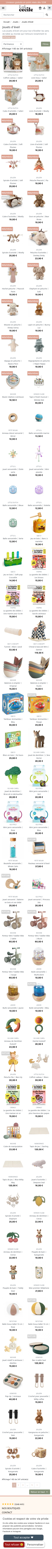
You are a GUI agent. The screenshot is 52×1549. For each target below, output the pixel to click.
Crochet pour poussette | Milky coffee (39, 1396)
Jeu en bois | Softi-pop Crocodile (13, 575)
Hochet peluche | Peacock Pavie (13, 289)
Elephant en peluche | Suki (39, 289)
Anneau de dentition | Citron (39, 1216)
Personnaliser (35, 1544)
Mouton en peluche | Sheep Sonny (13, 325)
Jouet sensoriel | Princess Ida (39, 900)
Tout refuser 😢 (14, 1544)
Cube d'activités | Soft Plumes (13, 144)
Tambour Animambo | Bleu (13, 719)
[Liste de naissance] (40, 8)
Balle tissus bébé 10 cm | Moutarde (39, 1324)
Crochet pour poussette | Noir (13, 1432)
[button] (9, 37)
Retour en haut (39, 1491)
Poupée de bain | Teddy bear (13, 1288)
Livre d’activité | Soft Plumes (39, 144)
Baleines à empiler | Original (13, 683)
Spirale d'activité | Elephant (13, 1216)
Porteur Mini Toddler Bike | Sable (13, 936)
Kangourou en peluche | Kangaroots (39, 1432)
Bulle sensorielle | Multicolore (39, 972)
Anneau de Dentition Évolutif (13, 1041)
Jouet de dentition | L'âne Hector (39, 755)
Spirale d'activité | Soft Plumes (13, 180)
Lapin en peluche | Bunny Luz (39, 325)
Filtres (45, 44)
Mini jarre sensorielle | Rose (13, 827)
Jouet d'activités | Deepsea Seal (39, 1180)
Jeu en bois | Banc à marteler (39, 539)
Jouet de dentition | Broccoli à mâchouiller (13, 791)
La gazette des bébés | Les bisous (39, 575)
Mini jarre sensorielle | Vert (39, 791)
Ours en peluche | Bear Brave (39, 217)
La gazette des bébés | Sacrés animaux (39, 611)
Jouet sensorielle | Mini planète (39, 469)
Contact (7, 1512)
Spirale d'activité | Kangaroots (13, 1469)
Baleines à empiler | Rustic (39, 683)
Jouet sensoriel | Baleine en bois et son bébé (13, 900)
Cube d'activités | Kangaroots (39, 1469)
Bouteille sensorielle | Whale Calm (13, 864)
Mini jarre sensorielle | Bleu (39, 827)
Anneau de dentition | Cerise (13, 1252)
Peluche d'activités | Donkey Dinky (39, 253)
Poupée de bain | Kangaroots (39, 1252)
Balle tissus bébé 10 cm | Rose (13, 1324)
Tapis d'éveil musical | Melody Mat (39, 397)
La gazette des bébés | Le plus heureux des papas (39, 1110)
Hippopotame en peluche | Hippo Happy (39, 361)
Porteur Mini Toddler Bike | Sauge (13, 972)
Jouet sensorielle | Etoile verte (13, 469)
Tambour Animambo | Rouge (39, 719)
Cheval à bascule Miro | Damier (39, 647)
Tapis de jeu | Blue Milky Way (13, 1180)
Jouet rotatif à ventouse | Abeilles (13, 1360)
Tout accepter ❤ (23, 1537)
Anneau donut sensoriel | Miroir (13, 433)
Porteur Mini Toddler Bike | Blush (39, 936)
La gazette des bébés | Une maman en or (13, 1110)
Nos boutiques (11, 1508)
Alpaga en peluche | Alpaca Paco (13, 361)
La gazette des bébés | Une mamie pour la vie (13, 611)
